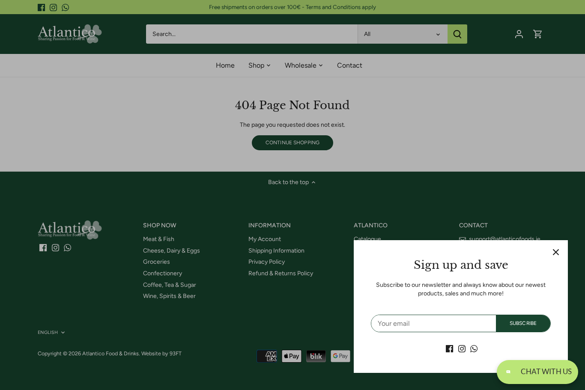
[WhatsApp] (474, 348)
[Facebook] (449, 348)
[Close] (555, 252)
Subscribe (523, 323)
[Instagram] (462, 348)
